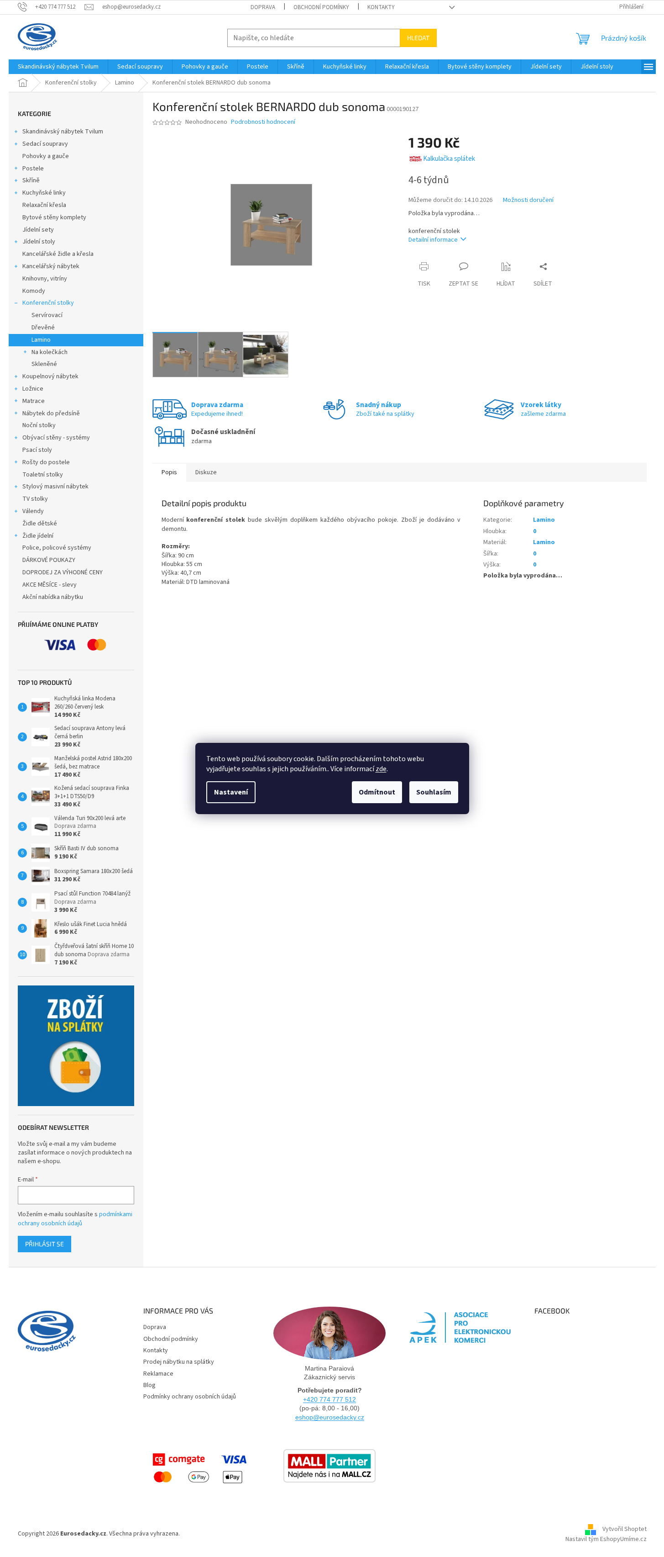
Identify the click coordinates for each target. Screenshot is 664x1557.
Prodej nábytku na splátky (178, 1361)
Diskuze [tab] (206, 472)
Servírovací (47, 315)
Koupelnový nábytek (50, 376)
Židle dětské (39, 523)
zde (381, 769)
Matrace (33, 401)
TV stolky (35, 498)
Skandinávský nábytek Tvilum (62, 131)
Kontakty (381, 7)
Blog (149, 1385)
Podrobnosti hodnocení (263, 122)
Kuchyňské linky (44, 192)
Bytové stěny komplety (54, 217)
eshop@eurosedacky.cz (329, 1417)
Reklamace (158, 1373)
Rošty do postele (46, 462)
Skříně (31, 180)
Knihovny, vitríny (44, 278)
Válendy (33, 511)
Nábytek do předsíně (51, 413)
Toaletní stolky (42, 474)
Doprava (263, 7)
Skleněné (44, 364)
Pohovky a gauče (45, 156)
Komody (33, 291)
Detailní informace (433, 239)
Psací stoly (37, 450)
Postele (33, 168)
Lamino (41, 339)
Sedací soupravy (45, 143)
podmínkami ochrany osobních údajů (75, 1219)
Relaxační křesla (44, 205)
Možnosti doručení (528, 200)
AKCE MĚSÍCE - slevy (49, 584)
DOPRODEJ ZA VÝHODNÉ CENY (62, 572)
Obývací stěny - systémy (56, 437)
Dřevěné (43, 327)
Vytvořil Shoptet (624, 1529)
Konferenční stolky (48, 302)
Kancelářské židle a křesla (58, 254)
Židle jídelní (37, 535)
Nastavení (231, 792)
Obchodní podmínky (321, 7)
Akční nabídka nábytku (52, 597)
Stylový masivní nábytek (55, 486)
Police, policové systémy (56, 547)
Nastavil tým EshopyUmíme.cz (606, 1539)
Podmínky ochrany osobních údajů (189, 1396)
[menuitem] (58, 66)
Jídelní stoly (38, 241)
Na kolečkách (49, 352)
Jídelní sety (38, 229)
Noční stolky (39, 425)
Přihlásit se (44, 1244)
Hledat (418, 38)
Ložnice (32, 388)
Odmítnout (377, 792)
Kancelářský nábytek (50, 266)
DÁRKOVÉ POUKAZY (48, 560)
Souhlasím (433, 792)
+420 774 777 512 (329, 1399)
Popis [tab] (169, 472)
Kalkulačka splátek (449, 159)
